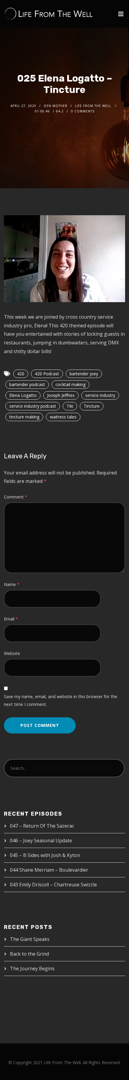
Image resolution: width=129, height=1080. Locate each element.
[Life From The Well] (49, 14)
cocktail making (71, 384)
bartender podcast (27, 384)
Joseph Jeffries (61, 395)
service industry (100, 395)
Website (12, 653)
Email (11, 619)
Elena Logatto (23, 395)
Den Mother (56, 106)
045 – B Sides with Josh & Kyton (45, 855)
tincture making (24, 417)
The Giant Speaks (30, 939)
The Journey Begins (32, 968)
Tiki (70, 406)
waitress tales (63, 417)
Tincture (92, 406)
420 (20, 373)
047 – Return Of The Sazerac (42, 826)
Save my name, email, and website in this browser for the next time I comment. (60, 700)
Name (12, 584)
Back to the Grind (29, 954)
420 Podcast (47, 373)
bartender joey (84, 373)
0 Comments (82, 111)
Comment (15, 497)
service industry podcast (32, 406)
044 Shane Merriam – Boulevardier (49, 870)
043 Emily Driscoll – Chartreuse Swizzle (53, 884)
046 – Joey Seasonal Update (41, 840)
